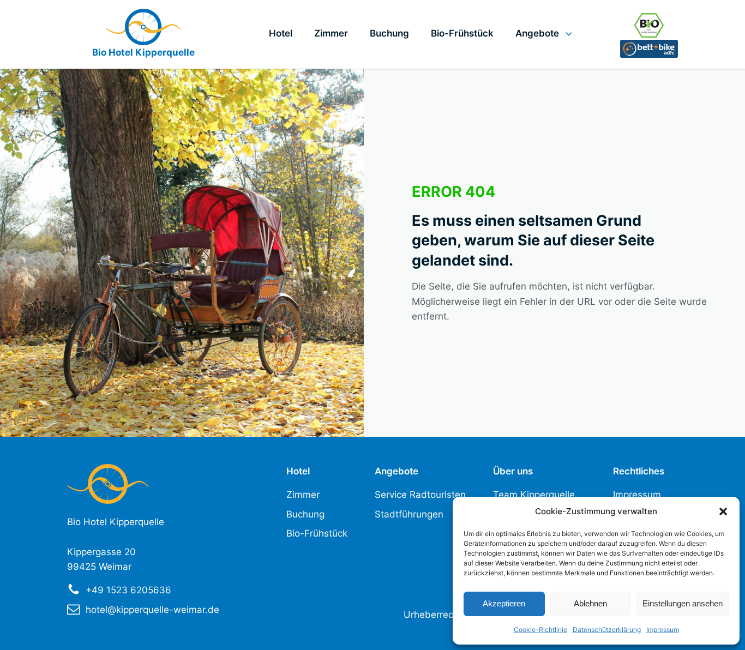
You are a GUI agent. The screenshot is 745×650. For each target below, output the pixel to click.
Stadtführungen (409, 514)
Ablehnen (590, 603)
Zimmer (331, 33)
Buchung (389, 33)
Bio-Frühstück (462, 33)
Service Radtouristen (420, 494)
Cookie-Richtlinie (540, 629)
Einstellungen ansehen (682, 603)
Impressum (662, 629)
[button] (723, 511)
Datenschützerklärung (607, 629)
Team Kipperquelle (534, 494)
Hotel (280, 33)
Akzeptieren (504, 603)
